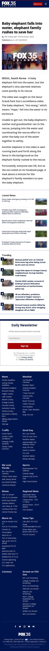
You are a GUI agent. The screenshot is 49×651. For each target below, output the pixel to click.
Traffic (5, 430)
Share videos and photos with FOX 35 (30, 530)
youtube (29, 626)
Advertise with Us (8, 551)
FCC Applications (8, 565)
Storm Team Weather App (31, 410)
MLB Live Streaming (30, 586)
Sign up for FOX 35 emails (9, 542)
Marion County (7, 399)
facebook (15, 626)
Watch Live (38, 4)
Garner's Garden (29, 450)
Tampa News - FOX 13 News (30, 501)
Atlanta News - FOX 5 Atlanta (31, 506)
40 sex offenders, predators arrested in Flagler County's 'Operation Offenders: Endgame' (29, 297)
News (32, 37)
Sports (26, 465)
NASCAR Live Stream (31, 589)
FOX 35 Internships (9, 538)
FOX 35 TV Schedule (9, 497)
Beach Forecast (29, 401)
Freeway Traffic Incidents (8, 442)
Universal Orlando (9, 485)
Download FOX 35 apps (9, 547)
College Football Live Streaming (31, 582)
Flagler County (7, 394)
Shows (5, 491)
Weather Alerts (28, 385)
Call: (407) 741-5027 (30, 521)
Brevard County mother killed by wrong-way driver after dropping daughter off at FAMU (30, 307)
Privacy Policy (27, 357)
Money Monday (29, 459)
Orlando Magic (28, 473)
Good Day (28, 430)
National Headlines (9, 388)
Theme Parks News (9, 476)
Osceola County (8, 405)
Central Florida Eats (9, 512)
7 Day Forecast (28, 393)
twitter (20, 626)
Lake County (7, 396)
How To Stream (8, 494)
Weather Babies (29, 439)
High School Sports (30, 481)
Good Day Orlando (9, 500)
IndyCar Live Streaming (27, 592)
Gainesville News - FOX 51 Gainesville (30, 495)
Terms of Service (26, 359)
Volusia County (7, 411)
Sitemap (5, 424)
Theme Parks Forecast (28, 397)
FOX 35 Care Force (30, 436)
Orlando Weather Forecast (29, 389)
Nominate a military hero (9, 415)
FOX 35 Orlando (23, 37)
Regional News (31, 491)
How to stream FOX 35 (9, 522)
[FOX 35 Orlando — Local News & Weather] (9, 4)
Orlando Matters (8, 503)
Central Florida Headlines (7, 384)
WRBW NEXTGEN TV (10, 554)
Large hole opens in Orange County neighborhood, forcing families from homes (31, 273)
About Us (7, 518)
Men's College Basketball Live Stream (28, 599)
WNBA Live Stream (30, 611)
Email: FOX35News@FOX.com (32, 525)
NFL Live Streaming (30, 578)
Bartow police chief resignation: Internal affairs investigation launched (17, 221)
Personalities (7, 532)
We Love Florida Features (8, 472)
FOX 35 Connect (29, 534)
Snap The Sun (28, 415)
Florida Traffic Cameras (7, 447)
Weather (27, 376)
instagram (24, 626)
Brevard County (8, 391)
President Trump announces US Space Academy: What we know (16, 243)
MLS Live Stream (29, 614)
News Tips (28, 518)
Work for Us (6, 535)
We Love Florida (29, 433)
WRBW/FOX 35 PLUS (10, 557)
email (33, 626)
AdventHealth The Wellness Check (29, 443)
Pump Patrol (7, 433)
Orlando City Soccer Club (30, 477)
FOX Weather (28, 407)
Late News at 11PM (9, 506)
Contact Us (6, 529)
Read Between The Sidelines (30, 469)
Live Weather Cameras (28, 381)
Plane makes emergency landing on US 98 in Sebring (18, 200)
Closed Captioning (9, 560)
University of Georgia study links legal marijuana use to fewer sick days (16, 232)
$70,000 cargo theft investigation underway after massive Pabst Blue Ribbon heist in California (15, 212)
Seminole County (8, 408)
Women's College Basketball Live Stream (29, 606)
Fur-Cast (26, 453)
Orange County (8, 402)
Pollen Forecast (29, 404)
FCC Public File (7, 562)
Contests (7, 571)
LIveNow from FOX (9, 509)
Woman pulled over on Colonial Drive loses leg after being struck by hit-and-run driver (30, 262)
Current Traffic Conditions (7, 437)
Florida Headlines (8, 380)
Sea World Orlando (9, 482)
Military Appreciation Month (10, 420)
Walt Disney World (9, 479)
